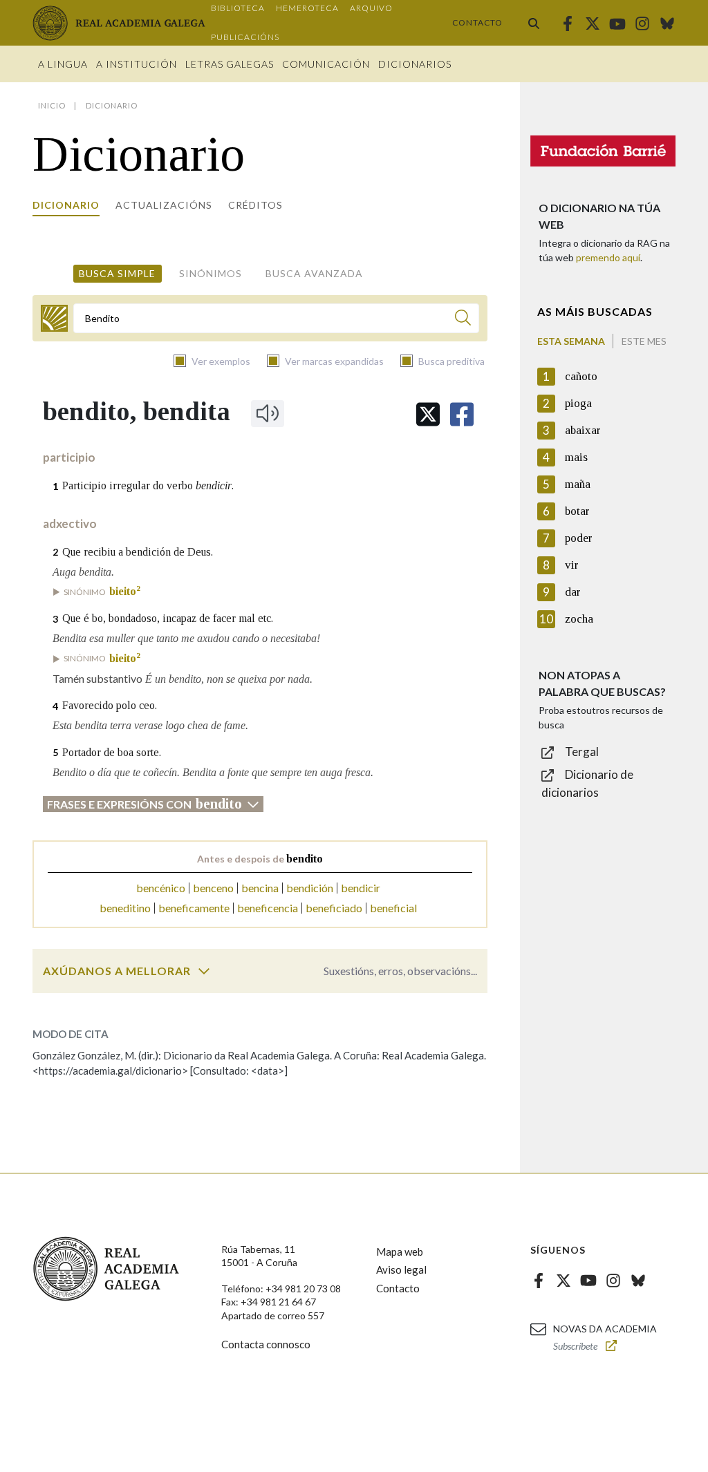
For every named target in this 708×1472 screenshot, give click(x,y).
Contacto (477, 22)
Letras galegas (229, 64)
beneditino (125, 907)
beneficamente (194, 907)
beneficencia (267, 907)
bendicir (360, 887)
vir (572, 565)
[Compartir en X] (428, 414)
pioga (578, 403)
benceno (213, 887)
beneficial (393, 907)
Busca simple (117, 273)
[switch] (204, 971)
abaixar (583, 430)
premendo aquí (608, 257)
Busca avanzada (314, 273)
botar (577, 511)
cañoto (581, 376)
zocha (579, 618)
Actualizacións (163, 205)
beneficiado (334, 907)
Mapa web (399, 1251)
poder (579, 538)
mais (576, 457)
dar (573, 591)
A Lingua (63, 64)
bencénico (160, 887)
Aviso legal (401, 1269)
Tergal (582, 751)
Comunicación (326, 64)
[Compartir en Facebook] (462, 414)
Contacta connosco (265, 1344)
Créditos (255, 205)
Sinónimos (210, 273)
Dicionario (66, 205)
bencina (260, 887)
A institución (136, 64)
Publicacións (245, 37)
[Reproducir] (267, 413)
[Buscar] (533, 23)
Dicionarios (414, 64)
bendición (309, 887)
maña (577, 484)
